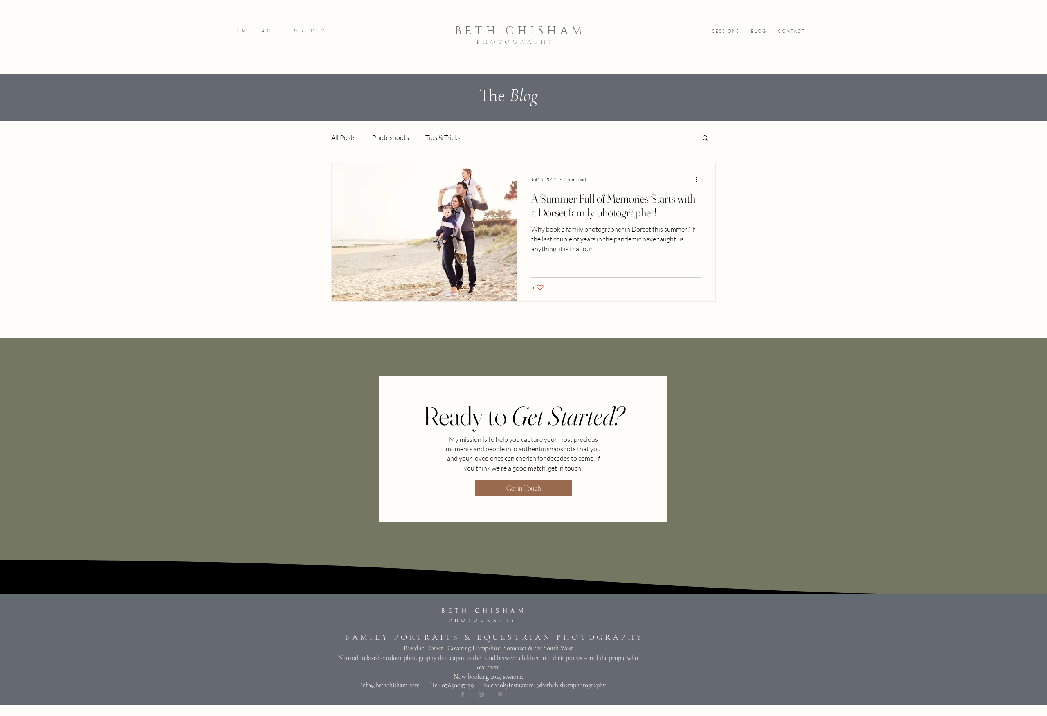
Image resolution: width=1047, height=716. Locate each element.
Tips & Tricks (443, 137)
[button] (308, 31)
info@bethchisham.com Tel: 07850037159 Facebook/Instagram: (449, 685)
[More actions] (699, 179)
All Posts (343, 137)
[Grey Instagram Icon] (481, 694)
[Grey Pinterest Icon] (500, 694)
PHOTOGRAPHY (515, 41)
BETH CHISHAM (520, 30)
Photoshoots (390, 137)
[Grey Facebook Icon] (462, 694)
